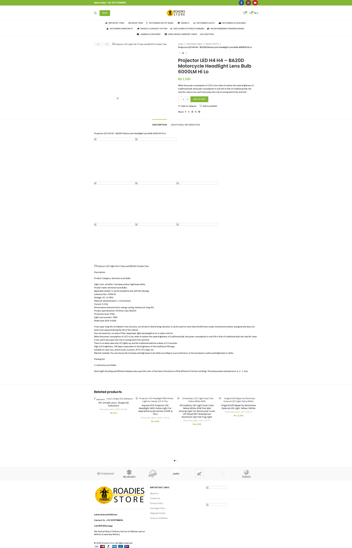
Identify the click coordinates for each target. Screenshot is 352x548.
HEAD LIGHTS (212, 44)
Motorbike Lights (194, 44)
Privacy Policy (156, 503)
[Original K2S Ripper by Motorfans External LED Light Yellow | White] (238, 400)
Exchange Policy (157, 508)
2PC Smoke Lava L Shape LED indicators (113, 404)
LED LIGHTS (204, 420)
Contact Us (155, 498)
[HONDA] (199, 474)
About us (154, 493)
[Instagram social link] (248, 2)
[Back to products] (183, 53)
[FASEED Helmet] (222, 474)
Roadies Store (108, 543)
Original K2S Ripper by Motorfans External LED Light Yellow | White (238, 407)
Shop (104, 13)
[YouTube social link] (255, 2)
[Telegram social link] (199, 112)
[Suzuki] (129, 474)
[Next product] (186, 53)
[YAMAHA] (246, 474)
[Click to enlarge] (117, 98)
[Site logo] (176, 13)
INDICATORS (121, 409)
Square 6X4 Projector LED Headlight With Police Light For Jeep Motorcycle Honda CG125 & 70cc (155, 410)
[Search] (95, 13)
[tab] (159, 123)
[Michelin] (152, 474)
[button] (98, 44)
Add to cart (199, 99)
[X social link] (189, 112)
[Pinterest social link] (192, 112)
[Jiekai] (176, 474)
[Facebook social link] (241, 2)
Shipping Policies (158, 513)
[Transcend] (105, 474)
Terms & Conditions (159, 518)
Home (180, 44)
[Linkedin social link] (195, 112)
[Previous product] (179, 53)
